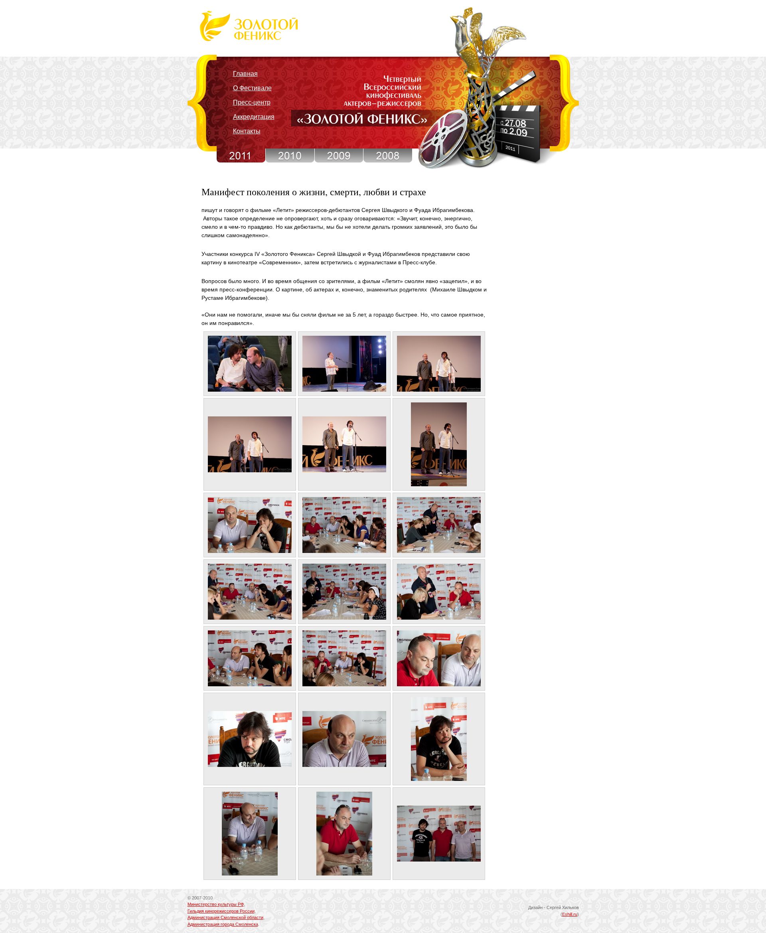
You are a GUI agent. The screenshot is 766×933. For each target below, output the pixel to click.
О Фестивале (252, 88)
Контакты (247, 131)
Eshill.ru (569, 914)
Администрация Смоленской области (225, 917)
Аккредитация (253, 116)
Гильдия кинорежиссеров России (221, 911)
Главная (245, 73)
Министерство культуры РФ (216, 904)
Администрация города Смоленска (223, 924)
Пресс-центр (251, 102)
